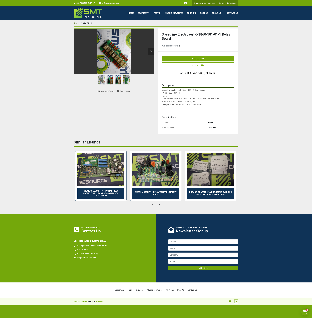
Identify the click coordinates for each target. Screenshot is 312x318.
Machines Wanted (174, 13)
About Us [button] (216, 13)
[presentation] (153, 204)
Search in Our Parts (229, 3)
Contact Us (232, 13)
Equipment (143, 13)
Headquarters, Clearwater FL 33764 (92, 245)
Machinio (99, 301)
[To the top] (236, 301)
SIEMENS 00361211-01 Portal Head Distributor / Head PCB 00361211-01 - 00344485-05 (101, 193)
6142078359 (82, 249)
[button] (144, 13)
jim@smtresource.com (110, 3)
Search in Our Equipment (205, 3)
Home (131, 13)
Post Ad (204, 13)
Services (139, 290)
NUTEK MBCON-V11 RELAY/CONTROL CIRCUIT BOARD (155, 193)
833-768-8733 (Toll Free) (85, 3)
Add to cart (198, 58)
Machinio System (80, 301)
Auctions (191, 13)
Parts (157, 13)
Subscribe (203, 268)
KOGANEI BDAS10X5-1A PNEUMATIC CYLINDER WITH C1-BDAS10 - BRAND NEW (210, 193)
